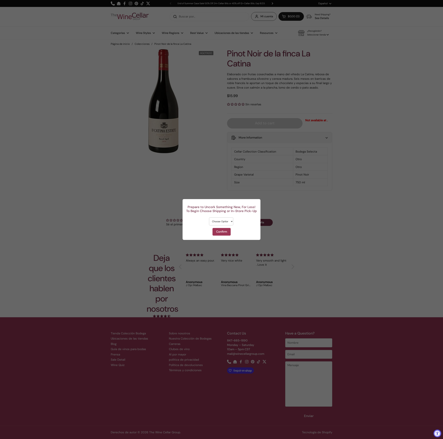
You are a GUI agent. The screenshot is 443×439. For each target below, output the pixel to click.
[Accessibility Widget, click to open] (437, 433)
